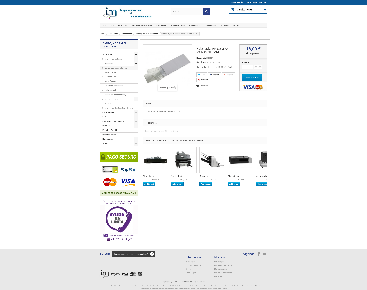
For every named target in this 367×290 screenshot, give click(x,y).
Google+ (229, 75)
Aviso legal (190, 262)
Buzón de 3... (177, 176)
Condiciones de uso (194, 265)
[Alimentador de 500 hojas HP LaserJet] (240, 160)
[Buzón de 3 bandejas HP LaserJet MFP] (184, 160)
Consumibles (211, 25)
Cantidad (246, 62)
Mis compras (219, 262)
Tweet (202, 75)
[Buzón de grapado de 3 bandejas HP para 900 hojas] (212, 160)
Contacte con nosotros (256, 2)
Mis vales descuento (223, 265)
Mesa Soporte (110, 81)
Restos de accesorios (113, 86)
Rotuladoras (161, 25)
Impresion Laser (111, 99)
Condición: (201, 62)
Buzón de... (204, 176)
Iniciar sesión (237, 2)
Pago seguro (191, 273)
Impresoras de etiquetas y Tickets (118, 108)
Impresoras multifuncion (142, 25)
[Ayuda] (119, 219)
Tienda (104, 25)
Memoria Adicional (112, 77)
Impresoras (122, 25)
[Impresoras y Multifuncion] (126, 13)
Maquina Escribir (178, 25)
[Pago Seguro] (119, 173)
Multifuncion (109, 63)
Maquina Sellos (195, 25)
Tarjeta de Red (110, 72)
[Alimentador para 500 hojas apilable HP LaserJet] (155, 160)
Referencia (201, 58)
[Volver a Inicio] (102, 34)
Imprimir (204, 86)
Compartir (215, 75)
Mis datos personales (223, 273)
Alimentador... (149, 176)
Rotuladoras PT (111, 90)
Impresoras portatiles (113, 59)
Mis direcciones (220, 269)
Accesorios (224, 25)
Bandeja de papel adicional (115, 68)
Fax (112, 25)
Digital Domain (199, 282)
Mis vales (218, 276)
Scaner (236, 25)
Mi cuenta (220, 257)
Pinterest (204, 80)
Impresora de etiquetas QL (115, 95)
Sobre (188, 269)
